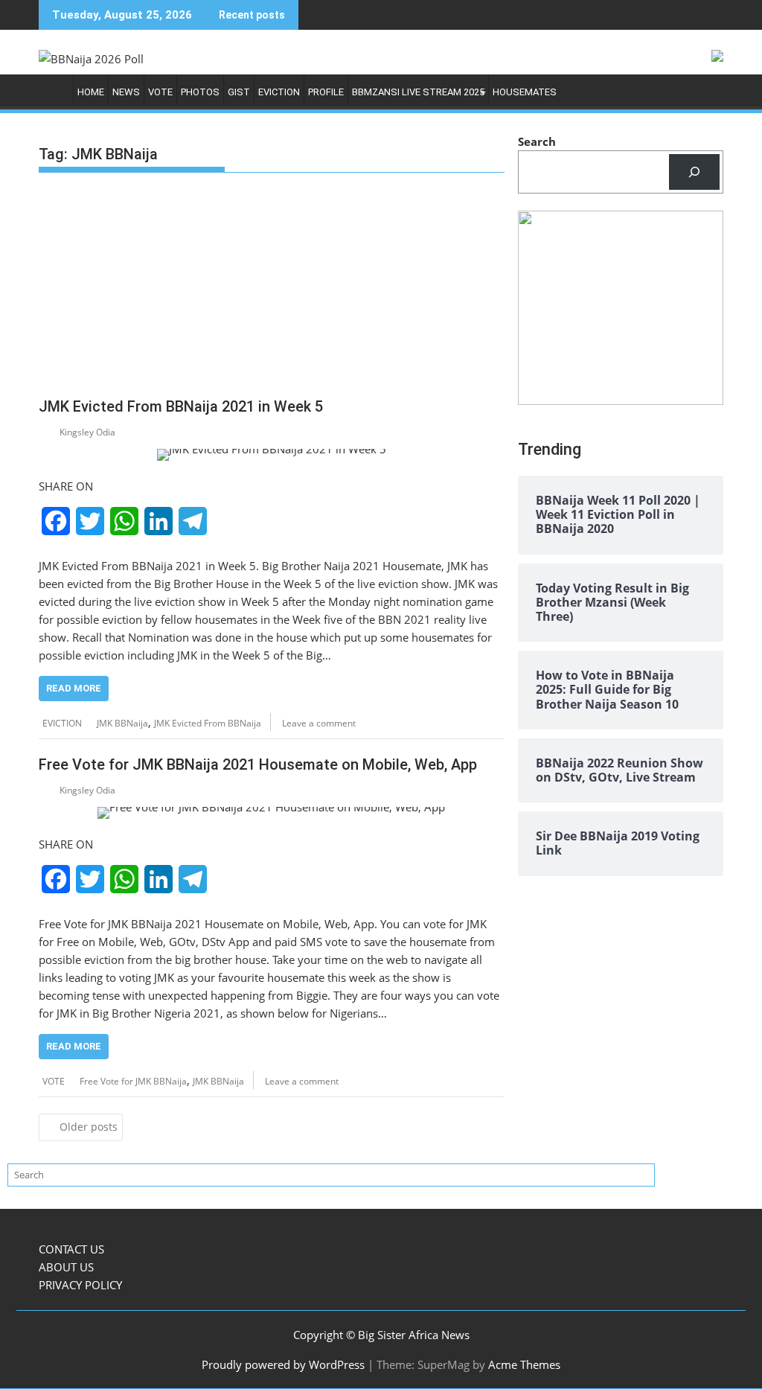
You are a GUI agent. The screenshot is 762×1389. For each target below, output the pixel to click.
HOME (90, 92)
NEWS (126, 92)
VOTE (160, 92)
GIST (239, 92)
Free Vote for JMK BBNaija (133, 1081)
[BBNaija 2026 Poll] (53, 96)
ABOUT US (66, 1266)
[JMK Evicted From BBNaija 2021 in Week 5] (271, 455)
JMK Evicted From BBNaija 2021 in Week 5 (181, 406)
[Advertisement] (272, 288)
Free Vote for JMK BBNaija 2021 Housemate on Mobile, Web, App (258, 764)
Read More (73, 688)
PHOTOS (200, 92)
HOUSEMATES (525, 92)
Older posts (89, 1127)
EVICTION (279, 92)
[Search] (694, 172)
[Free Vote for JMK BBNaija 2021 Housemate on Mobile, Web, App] (271, 813)
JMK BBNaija (122, 723)
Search (537, 141)
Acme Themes (524, 1364)
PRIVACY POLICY (80, 1284)
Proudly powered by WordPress (283, 1364)
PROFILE (326, 92)
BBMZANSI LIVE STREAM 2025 (418, 92)
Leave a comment (319, 723)
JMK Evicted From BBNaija (207, 723)
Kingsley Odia (87, 432)
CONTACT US (71, 1249)
